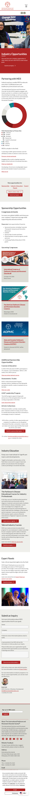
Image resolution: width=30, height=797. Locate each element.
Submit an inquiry (9, 65)
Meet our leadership (7, 164)
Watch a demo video (14, 191)
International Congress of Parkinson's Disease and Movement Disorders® (15, 271)
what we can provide (17, 541)
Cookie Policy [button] (12, 783)
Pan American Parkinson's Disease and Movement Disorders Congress (14, 307)
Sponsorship (5, 186)
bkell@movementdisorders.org (10, 691)
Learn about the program (8, 402)
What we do (5, 171)
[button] (26, 5)
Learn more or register (9, 521)
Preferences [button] (22, 785)
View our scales (6, 390)
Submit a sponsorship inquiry (14, 431)
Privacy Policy (23, 669)
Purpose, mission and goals (9, 156)
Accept (15, 789)
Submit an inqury (7, 582)
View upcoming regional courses (10, 375)
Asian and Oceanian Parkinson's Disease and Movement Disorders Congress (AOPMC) (14, 342)
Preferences (15, 793)
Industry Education (17, 186)
